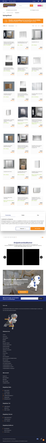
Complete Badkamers (6, 361)
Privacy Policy (5, 353)
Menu (5, 1)
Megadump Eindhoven (8, 425)
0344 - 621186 (7, 409)
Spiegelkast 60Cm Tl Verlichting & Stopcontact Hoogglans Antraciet (9, 120)
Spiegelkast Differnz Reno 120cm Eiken (8, 198)
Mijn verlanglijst (5, 381)
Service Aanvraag (6, 348)
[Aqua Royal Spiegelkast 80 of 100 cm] (9, 164)
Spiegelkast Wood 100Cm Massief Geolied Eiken (8, 146)
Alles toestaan (37, 228)
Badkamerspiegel (10, 12)
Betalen (4, 341)
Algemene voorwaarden (7, 349)
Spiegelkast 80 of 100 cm (8, 171)
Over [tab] (38, 215)
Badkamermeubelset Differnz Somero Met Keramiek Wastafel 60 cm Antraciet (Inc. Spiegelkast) (23, 94)
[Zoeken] (31, 5)
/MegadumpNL (6, 397)
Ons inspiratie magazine (7, 363)
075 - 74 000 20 (7, 420)
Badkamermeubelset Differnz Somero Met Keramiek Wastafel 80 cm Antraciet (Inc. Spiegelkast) (9, 68)
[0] (41, 1)
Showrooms (5, 336)
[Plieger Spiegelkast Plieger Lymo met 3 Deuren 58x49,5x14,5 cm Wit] (23, 34)
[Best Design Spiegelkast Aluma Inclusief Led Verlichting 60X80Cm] (37, 164)
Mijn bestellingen (6, 377)
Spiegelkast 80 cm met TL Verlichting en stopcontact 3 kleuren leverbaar (36, 198)
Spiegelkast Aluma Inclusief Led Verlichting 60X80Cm (37, 172)
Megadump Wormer (7, 414)
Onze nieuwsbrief (6, 356)
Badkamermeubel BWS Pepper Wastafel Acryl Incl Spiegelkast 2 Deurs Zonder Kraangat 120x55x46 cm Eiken (23, 198)
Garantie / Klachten (6, 346)
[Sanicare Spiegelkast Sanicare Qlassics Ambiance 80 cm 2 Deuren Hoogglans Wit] (37, 138)
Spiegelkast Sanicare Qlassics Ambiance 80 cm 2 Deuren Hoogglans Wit (37, 146)
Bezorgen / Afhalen (6, 343)
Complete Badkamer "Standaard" (8, 368)
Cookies (4, 354)
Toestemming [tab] (8, 215)
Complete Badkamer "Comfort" (8, 366)
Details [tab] (23, 215)
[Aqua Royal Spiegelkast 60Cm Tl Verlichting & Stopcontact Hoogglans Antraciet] (9, 112)
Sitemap (14, 438)
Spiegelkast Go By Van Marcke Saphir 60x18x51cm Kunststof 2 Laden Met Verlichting (37, 68)
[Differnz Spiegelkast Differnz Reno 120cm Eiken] (9, 190)
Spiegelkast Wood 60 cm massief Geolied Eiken (8, 94)
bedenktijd (12, 10)
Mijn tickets (5, 379)
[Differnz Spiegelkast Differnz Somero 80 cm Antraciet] (37, 86)
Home (4, 12)
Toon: (33, 25)
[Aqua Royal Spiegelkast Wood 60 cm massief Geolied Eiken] (9, 86)
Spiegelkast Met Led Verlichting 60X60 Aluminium (23, 120)
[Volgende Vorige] (16, 237)
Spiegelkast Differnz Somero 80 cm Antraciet (37, 94)
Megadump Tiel (6, 403)
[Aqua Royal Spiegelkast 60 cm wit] (37, 34)
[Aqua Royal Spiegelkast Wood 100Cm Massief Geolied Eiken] (9, 138)
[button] (15, 257)
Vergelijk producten (6, 382)
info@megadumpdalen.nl (8, 395)
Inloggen (34, 1)
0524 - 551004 (13, 1)
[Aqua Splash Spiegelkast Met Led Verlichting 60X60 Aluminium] (23, 112)
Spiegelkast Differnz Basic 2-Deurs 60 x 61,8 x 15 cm (22, 172)
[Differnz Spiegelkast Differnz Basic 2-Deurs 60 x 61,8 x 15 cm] (23, 164)
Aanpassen (22, 228)
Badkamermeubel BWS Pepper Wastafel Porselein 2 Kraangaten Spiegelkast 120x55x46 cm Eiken (23, 68)
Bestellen (4, 339)
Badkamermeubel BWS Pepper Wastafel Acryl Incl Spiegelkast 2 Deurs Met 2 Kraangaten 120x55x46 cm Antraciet (23, 146)
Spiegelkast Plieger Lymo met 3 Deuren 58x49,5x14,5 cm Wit (23, 42)
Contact (4, 334)
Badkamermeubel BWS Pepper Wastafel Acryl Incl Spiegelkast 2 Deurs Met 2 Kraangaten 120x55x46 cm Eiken (9, 43)
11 (14, 237)
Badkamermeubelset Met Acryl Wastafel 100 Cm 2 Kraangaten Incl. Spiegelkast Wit (37, 120)
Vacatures (4, 351)
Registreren (5, 376)
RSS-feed (10, 438)
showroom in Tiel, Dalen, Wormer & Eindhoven (35, 10)
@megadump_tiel (7, 398)
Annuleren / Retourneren (7, 344)
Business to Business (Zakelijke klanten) (10, 358)
